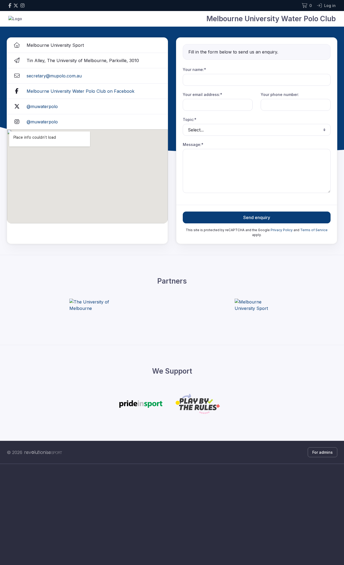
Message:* (193, 144)
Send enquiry (256, 217)
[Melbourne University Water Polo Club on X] (15, 5)
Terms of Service (314, 230)
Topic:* (189, 119)
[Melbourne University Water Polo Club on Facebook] (9, 5)
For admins (322, 452)
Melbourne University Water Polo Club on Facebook (80, 91)
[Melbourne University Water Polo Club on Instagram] (22, 5)
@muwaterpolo (42, 106)
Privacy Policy (282, 230)
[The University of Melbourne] (89, 305)
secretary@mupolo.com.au (54, 75)
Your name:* (194, 69)
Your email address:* (202, 94)
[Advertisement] (168, 514)
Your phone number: (280, 94)
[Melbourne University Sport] (255, 305)
